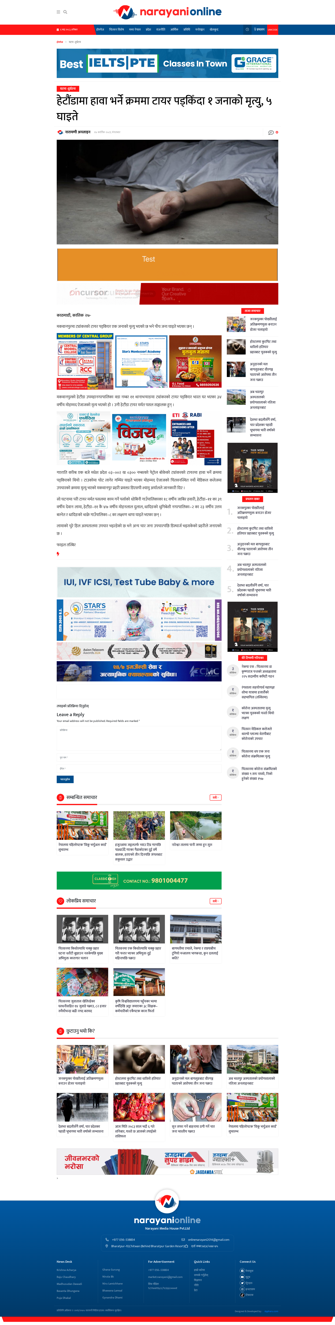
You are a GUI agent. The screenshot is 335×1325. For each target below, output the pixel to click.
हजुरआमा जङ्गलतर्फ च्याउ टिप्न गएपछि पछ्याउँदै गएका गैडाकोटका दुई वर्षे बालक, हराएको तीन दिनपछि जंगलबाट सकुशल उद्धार (138, 852)
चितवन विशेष (116, 29)
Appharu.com (271, 1311)
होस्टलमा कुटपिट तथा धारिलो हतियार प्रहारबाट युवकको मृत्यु (263, 347)
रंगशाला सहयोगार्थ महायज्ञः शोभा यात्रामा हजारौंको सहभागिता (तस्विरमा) (258, 692)
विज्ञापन (198, 1280)
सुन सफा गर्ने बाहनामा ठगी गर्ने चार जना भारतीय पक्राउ (193, 1129)
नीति (196, 1285)
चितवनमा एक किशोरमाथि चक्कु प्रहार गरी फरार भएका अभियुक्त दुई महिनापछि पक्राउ (138, 953)
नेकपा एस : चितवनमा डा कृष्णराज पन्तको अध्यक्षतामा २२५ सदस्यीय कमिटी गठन (259, 672)
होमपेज (100, 29)
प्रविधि (187, 29)
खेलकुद (214, 29)
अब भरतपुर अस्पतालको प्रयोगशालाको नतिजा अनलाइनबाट (263, 400)
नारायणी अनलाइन (77, 132)
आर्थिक (174, 29)
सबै (215, 797)
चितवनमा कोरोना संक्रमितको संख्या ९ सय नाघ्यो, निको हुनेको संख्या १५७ (259, 774)
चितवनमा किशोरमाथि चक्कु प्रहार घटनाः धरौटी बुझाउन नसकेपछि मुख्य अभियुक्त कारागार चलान (80, 953)
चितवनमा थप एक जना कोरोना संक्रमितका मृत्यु (256, 754)
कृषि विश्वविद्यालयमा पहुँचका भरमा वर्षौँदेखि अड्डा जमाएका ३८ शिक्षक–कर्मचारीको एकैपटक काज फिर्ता (136, 1006)
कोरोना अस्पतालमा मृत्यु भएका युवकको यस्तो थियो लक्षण (258, 713)
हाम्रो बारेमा (199, 1270)
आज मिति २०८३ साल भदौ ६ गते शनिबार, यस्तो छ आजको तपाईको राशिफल (135, 1131)
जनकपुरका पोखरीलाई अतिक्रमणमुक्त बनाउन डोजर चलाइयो (263, 324)
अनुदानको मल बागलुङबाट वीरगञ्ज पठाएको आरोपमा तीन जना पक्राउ (263, 372)
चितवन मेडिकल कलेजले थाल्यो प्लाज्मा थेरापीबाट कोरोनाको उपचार (257, 734)
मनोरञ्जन (199, 29)
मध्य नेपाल (135, 29)
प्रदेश (148, 29)
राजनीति (160, 29)
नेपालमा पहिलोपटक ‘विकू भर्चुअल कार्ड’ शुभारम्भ (82, 847)
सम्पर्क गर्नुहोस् (201, 1275)
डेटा (196, 1290)
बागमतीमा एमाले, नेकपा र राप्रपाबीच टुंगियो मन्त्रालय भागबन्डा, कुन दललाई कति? (195, 953)
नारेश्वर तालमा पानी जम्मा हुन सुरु (192, 845)
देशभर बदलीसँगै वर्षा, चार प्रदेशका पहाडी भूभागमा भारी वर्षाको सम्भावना (263, 427)
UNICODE (273, 30)
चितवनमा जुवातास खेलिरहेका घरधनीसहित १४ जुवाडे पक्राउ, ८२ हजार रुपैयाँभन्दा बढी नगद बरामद (82, 1006)
